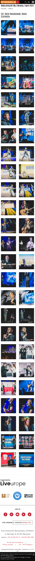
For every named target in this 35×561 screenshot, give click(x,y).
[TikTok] (29, 514)
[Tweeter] (23, 514)
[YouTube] (17, 514)
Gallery (10, 9)
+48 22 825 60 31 (13, 537)
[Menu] (33, 2)
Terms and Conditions (15, 542)
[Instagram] (11, 514)
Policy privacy (8, 545)
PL (29, 2)
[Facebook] (5, 514)
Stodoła (3, 9)
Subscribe (23, 522)
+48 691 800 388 (27, 537)
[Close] (34, 554)
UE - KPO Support (26, 545)
